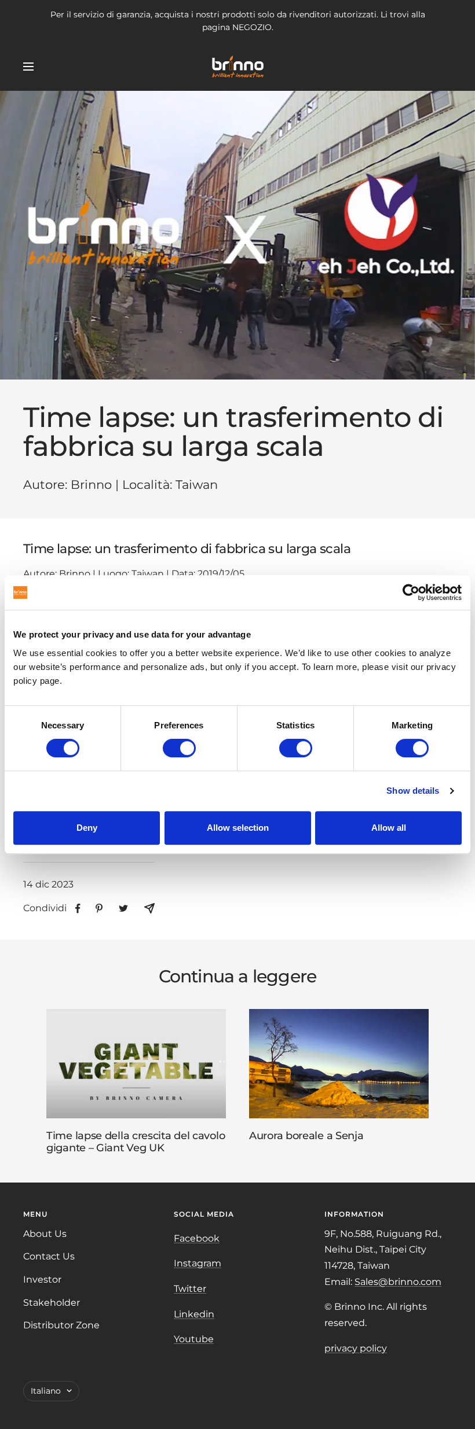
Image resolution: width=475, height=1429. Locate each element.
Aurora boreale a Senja (306, 1135)
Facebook (197, 1238)
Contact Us (49, 1256)
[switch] (179, 748)
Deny (86, 828)
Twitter (190, 1288)
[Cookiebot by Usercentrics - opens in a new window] (411, 592)
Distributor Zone (61, 1325)
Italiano (46, 1391)
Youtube (194, 1339)
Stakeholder (51, 1302)
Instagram (197, 1263)
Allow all (388, 828)
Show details (412, 790)
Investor (42, 1279)
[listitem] (78, 909)
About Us (45, 1233)
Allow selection (238, 828)
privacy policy (355, 1348)
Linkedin (194, 1314)
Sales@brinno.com (398, 1281)
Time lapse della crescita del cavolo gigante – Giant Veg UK (135, 1142)
